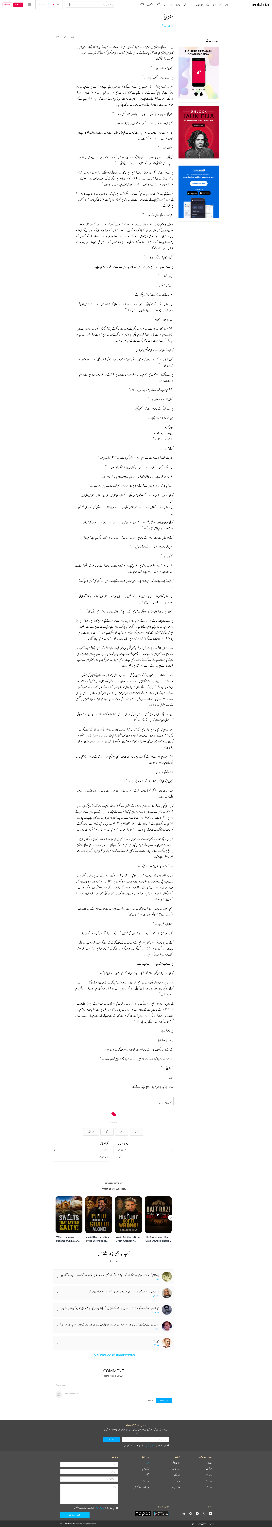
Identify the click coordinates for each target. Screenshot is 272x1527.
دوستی (121, 1132)
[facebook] (210, 1513)
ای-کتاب (199, 4)
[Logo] (260, 5)
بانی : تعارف (176, 1469)
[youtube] (197, 1513)
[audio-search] (70, 4)
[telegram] (184, 1513)
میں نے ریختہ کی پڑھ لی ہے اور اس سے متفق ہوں (145, 1445)
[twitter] (204, 1513)
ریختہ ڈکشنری (208, 1475)
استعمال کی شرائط (202, 1524)
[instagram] (190, 1513)
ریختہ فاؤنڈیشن (176, 1463)
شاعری (178, 4)
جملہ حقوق (194, 1524)
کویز (171, 4)
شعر (220, 4)
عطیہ (147, 1463)
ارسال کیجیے (72, 1515)
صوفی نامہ (209, 1469)
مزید (133, 4)
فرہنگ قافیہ (145, 1469)
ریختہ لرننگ (208, 1481)
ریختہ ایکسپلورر (176, 1487)
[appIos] (143, 1513)
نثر (191, 4)
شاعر (226, 4)
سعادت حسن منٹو (168, 25)
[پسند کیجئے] (57, 37)
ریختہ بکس (209, 1487)
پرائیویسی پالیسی (150, 1445)
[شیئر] (65, 37)
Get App (18, 5)
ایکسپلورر (150, 4)
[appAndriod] (161, 1513)
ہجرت (136, 1132)
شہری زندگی (91, 1132)
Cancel (150, 1400)
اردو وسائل (145, 1481)
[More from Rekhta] (29, 4)
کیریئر (178, 1481)
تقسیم (107, 1132)
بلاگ (185, 4)
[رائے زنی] (72, 37)
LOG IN (42, 4)
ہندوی (210, 1463)
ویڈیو (207, 4)
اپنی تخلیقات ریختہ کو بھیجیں (141, 1487)
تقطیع (158, 4)
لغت (214, 4)
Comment (164, 1400)
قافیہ (165, 4)
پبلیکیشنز (141, 4)
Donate (7, 5)
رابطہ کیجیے (177, 1475)
